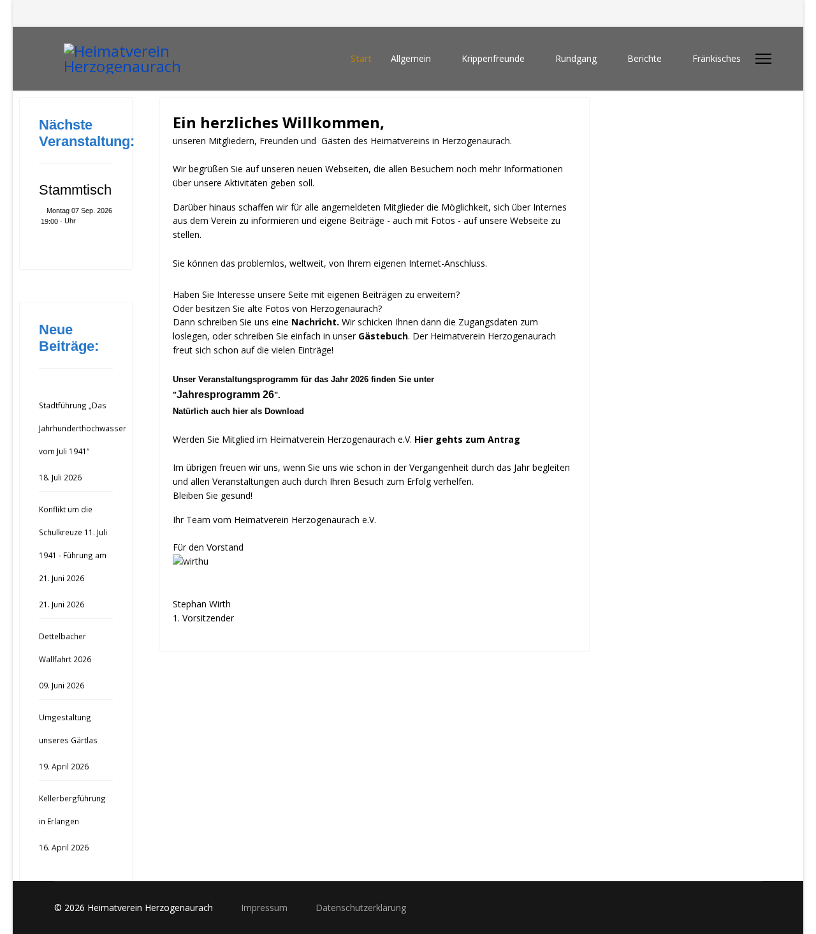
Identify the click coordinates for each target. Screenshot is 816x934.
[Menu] (763, 59)
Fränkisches (716, 58)
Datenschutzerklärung (361, 907)
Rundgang (576, 58)
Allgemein (411, 58)
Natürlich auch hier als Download (238, 411)
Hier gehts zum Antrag (467, 439)
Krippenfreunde (493, 58)
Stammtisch (75, 190)
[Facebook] (57, 13)
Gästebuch (383, 336)
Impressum (265, 907)
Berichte (644, 58)
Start (361, 58)
